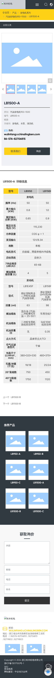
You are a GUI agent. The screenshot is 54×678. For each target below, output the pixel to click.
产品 (14, 12)
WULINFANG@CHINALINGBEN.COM (28, 630)
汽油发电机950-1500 (16, 16)
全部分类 (7, 25)
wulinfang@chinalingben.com (22, 134)
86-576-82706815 (15, 138)
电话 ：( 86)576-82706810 (15, 636)
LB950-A (15, 453)
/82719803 (18, 639)
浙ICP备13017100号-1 (14, 663)
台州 (25, 672)
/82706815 (33, 636)
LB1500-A (38, 482)
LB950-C (16, 482)
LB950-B (38, 453)
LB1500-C (38, 511)
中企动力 (19, 672)
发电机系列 (25, 12)
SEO (6, 667)
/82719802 (7, 639)
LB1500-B (16, 403)
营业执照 (8, 669)
